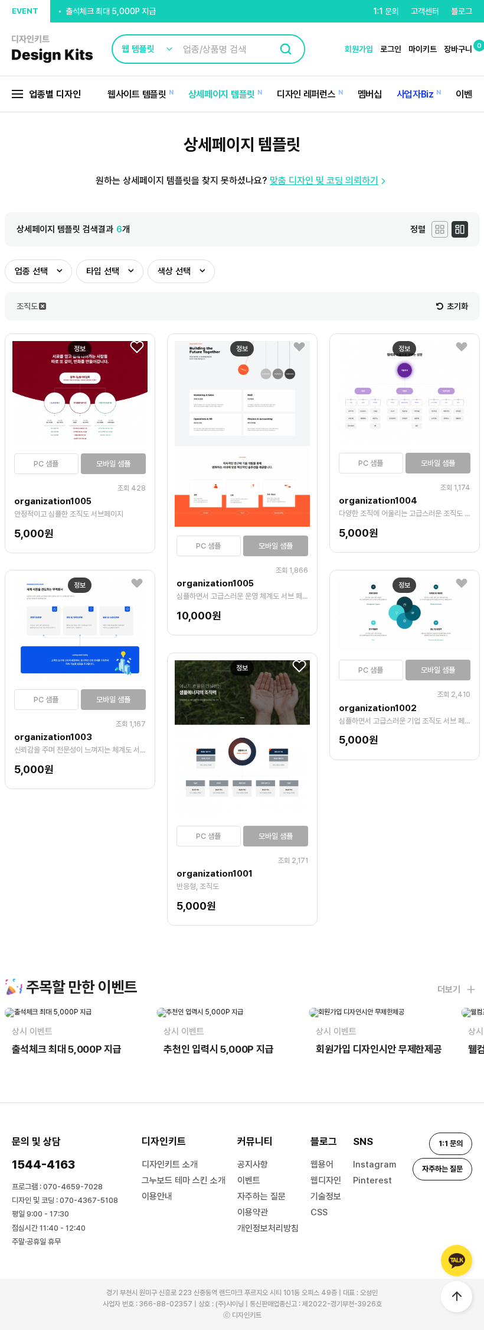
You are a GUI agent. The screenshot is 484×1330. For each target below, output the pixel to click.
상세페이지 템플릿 (221, 94)
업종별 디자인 (55, 94)
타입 (102, 271)
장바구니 (458, 49)
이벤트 (468, 94)
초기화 (457, 306)
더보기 (448, 989)
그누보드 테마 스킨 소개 (183, 1180)
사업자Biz (415, 94)
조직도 (27, 306)
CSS (319, 1212)
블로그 (461, 11)
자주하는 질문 (261, 1196)
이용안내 (157, 1196)
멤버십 (370, 94)
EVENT (25, 11)
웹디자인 (325, 1180)
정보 (80, 349)
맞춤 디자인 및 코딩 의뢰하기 (324, 180)
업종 (31, 271)
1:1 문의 (386, 11)
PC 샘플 (46, 463)
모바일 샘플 (113, 463)
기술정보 (325, 1196)
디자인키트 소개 (170, 1164)
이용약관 (252, 1212)
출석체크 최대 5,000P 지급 (111, 11)
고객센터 (425, 11)
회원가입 (359, 49)
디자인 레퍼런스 (306, 94)
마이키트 (422, 49)
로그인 (390, 49)
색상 (174, 271)
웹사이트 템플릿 (136, 94)
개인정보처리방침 (268, 1228)
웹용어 (321, 1164)
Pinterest (372, 1180)
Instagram (374, 1164)
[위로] (456, 1296)
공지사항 (252, 1164)
